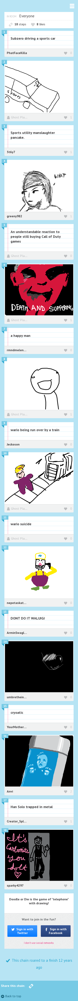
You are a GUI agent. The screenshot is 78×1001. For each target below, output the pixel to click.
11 (5, 517)
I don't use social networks (39, 943)
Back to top (13, 996)
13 (5, 612)
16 (5, 736)
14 (5, 641)
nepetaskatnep (18, 603)
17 (5, 800)
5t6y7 (11, 152)
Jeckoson (13, 444)
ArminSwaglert (18, 633)
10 (5, 453)
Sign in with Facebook (58, 931)
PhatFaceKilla (17, 53)
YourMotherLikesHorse (23, 727)
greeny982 (14, 216)
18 (5, 830)
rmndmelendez (18, 350)
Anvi (10, 791)
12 (5, 547)
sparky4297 (15, 885)
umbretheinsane (19, 697)
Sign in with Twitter (24, 931)
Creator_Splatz (18, 821)
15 (5, 706)
